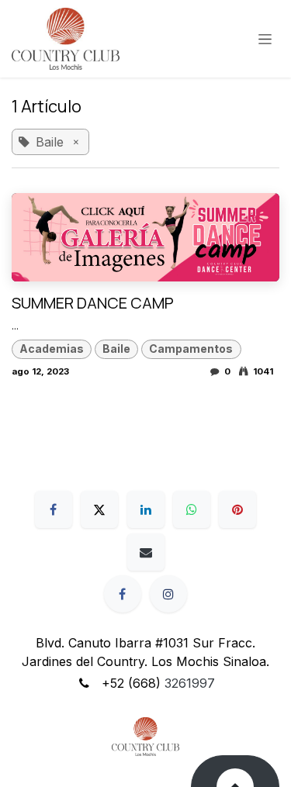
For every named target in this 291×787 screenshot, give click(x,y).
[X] (99, 509)
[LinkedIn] (146, 509)
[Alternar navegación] (265, 39)
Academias (51, 348)
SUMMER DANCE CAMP (93, 303)
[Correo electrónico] (146, 552)
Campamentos (191, 348)
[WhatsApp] (191, 509)
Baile (116, 348)
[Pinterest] (237, 509)
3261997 (190, 683)
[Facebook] (53, 509)
